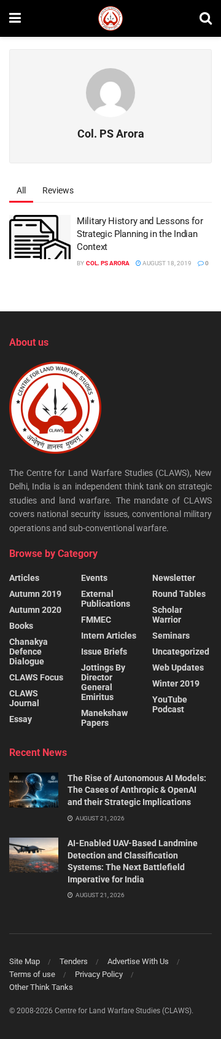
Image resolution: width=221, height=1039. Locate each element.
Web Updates (178, 667)
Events (94, 578)
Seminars (171, 635)
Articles (24, 578)
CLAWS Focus (36, 677)
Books (21, 626)
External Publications (105, 599)
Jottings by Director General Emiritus (103, 682)
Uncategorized (180, 651)
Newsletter (173, 578)
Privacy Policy (99, 974)
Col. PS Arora (108, 263)
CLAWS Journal (24, 698)
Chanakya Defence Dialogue (28, 651)
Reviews (58, 190)
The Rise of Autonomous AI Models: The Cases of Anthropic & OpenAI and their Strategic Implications (137, 790)
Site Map (24, 961)
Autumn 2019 (35, 594)
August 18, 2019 (166, 263)
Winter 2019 (176, 683)
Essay (20, 719)
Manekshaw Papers (104, 718)
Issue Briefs (104, 651)
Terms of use (32, 974)
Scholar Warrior (167, 615)
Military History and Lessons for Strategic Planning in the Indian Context (140, 234)
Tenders (74, 961)
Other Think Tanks (41, 987)
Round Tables (179, 594)
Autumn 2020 (35, 610)
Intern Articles (108, 635)
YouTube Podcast (169, 704)
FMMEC (96, 620)
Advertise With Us (138, 961)
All (21, 190)
